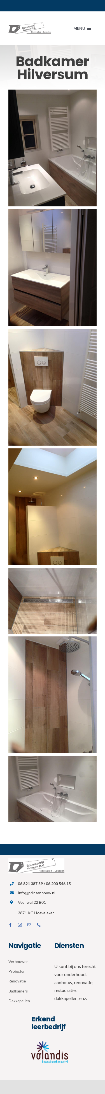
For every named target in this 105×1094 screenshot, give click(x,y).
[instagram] (20, 925)
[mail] (29, 925)
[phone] (39, 925)
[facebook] (10, 925)
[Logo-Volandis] (52, 1041)
